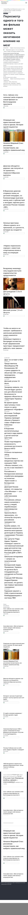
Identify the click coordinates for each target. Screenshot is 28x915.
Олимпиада (11, 776)
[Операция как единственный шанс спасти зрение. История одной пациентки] (14, 107)
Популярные (6, 605)
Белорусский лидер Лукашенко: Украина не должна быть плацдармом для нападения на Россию (13, 569)
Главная (5, 9)
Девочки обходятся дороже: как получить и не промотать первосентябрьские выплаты (13, 170)
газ (17, 780)
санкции (5, 783)
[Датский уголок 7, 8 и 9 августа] (14, 308)
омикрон (18, 782)
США (13, 778)
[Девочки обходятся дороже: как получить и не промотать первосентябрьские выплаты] (14, 153)
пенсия (21, 782)
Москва (4, 776)
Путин (19, 776)
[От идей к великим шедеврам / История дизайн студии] (11, 702)
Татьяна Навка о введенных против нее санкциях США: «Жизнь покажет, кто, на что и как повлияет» (13, 463)
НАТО (8, 776)
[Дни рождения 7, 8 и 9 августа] (14, 289)
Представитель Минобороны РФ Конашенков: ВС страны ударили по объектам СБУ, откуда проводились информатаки (13, 370)
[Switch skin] (21, 3)
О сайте (3, 887)
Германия (5, 774)
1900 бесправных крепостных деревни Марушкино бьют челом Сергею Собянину (13, 765)
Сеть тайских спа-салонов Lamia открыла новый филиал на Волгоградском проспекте (13, 99)
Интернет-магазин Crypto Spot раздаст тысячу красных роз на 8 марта (13, 697)
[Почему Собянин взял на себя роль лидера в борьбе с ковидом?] (11, 737)
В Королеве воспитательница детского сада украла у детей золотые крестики (13, 433)
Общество (10, 9)
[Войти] (18, 3)
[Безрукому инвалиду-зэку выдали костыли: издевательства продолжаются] (14, 256)
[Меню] (26, 3)
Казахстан (15, 774)
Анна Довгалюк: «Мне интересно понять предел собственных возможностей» (13, 627)
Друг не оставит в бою (13, 360)
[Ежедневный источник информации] (7, 2)
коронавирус (9, 782)
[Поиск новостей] (23, 3)
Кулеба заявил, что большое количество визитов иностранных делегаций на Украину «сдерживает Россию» (13, 530)
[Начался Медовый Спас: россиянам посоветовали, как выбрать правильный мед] (14, 141)
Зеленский (9, 774)
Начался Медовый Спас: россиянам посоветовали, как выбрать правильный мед (12, 663)
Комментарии (6, 607)
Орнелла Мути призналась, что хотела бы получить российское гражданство (12, 517)
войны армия (9, 780)
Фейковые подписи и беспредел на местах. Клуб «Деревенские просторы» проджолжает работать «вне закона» (14, 343)
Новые (4, 604)
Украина (19, 778)
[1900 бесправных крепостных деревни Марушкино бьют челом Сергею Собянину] (11, 753)
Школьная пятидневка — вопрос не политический (13, 559)
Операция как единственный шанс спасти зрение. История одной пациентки (13, 645)
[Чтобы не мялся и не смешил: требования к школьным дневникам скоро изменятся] (14, 316)
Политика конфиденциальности (8, 888)
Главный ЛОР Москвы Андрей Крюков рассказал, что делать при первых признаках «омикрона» (13, 582)
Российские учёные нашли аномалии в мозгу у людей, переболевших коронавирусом (12, 504)
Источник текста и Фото (11, 77)
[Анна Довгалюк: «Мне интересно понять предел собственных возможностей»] (11, 615)
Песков (15, 776)
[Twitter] (0, 900)
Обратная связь (4, 885)
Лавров (21, 774)
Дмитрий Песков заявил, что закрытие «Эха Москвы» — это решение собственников (13, 491)
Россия (6, 778)
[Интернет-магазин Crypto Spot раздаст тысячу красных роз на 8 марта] (11, 685)
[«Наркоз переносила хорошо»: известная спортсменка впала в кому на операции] (14, 233)
